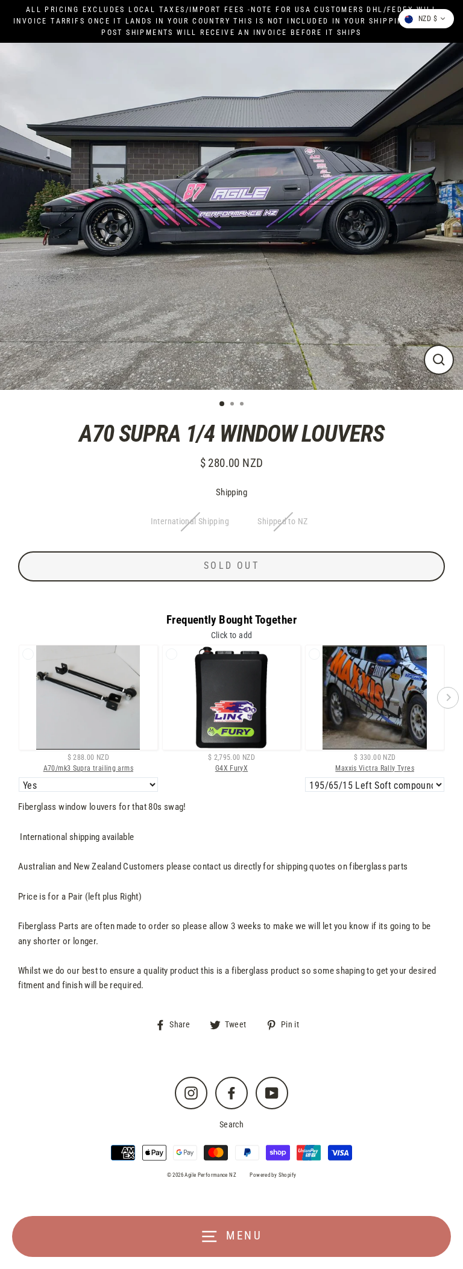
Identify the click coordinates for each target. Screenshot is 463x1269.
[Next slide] (448, 698)
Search (231, 1124)
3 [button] (243, 405)
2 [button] (233, 405)
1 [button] (222, 404)
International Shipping (190, 521)
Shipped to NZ (282, 521)
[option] (231, 216)
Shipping (231, 492)
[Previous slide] (15, 698)
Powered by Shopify (273, 1175)
